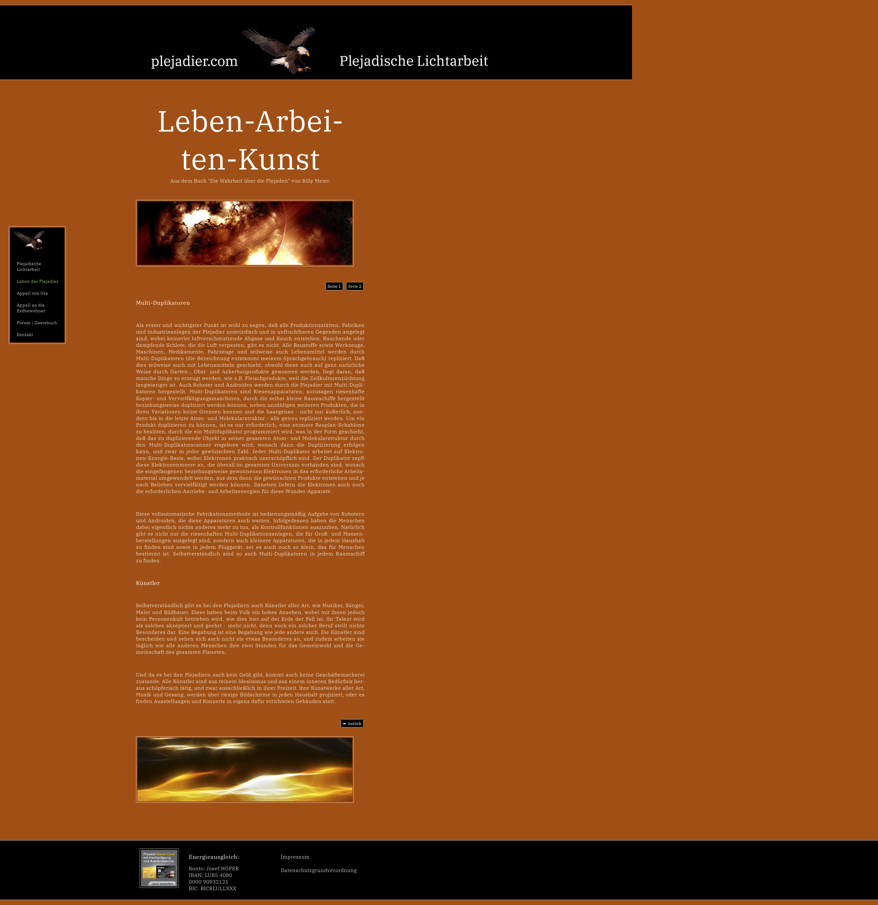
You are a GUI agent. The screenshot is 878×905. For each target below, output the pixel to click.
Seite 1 (334, 286)
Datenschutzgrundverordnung (319, 870)
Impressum (295, 857)
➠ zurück (352, 723)
